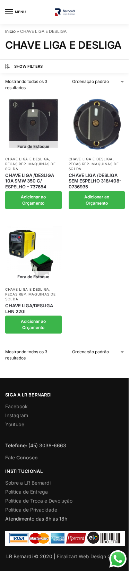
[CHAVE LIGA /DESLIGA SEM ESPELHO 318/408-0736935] (97, 124)
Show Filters (28, 66)
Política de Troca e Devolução (38, 501)
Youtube (14, 424)
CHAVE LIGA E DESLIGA (27, 159)
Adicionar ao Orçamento (33, 200)
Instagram (16, 415)
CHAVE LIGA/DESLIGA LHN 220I (29, 308)
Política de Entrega (26, 492)
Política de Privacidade (31, 510)
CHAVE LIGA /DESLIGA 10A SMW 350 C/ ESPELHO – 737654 (29, 181)
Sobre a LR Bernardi (28, 483)
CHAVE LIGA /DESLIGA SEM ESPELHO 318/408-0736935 (95, 181)
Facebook (16, 406)
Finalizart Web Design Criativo (91, 556)
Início (10, 31)
